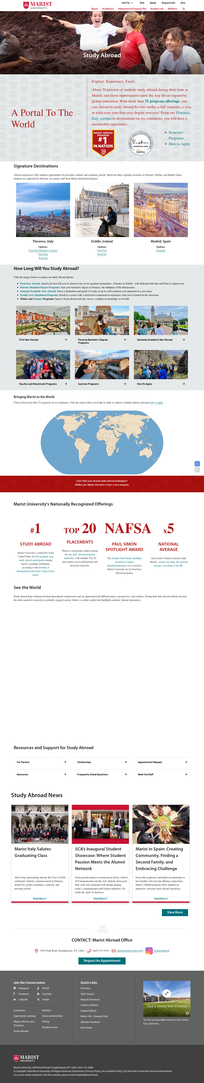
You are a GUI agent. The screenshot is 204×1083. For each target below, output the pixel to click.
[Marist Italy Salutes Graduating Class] (39, 824)
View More (175, 912)
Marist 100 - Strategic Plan (94, 1016)
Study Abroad (21, 1031)
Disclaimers (78, 1071)
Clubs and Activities (52, 1015)
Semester (43, 258)
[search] (184, 9)
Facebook (23, 993)
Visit (142, 3)
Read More (39, 898)
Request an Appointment (102, 961)
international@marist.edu (129, 950)
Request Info (168, 3)
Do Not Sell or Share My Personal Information (148, 1071)
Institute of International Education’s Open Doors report (36, 571)
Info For (126, 3)
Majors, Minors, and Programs (24, 1023)
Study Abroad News (37, 796)
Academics (108, 9)
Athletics (172, 9)
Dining (45, 1021)
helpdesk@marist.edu (86, 1074)
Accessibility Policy (112, 1071)
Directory (86, 988)
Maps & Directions (90, 999)
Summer (37, 299)
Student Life (157, 9)
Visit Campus (87, 993)
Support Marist (88, 1010)
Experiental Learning (25, 1015)
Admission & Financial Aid (132, 9)
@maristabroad (161, 950)
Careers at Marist (89, 1005)
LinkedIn (23, 999)
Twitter (45, 999)
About (94, 9)
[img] (196, 57)
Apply (153, 3)
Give (183, 3)
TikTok (45, 988)
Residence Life (49, 1027)
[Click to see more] (66, 339)
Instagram (23, 988)
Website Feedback (90, 1021)
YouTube (46, 993)
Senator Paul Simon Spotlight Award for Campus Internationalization (124, 561)
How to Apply (179, 143)
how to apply (156, 402)
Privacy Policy (93, 1071)
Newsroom (86, 1027)
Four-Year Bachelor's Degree (43, 250)
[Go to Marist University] (35, 4)
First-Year (43, 254)
